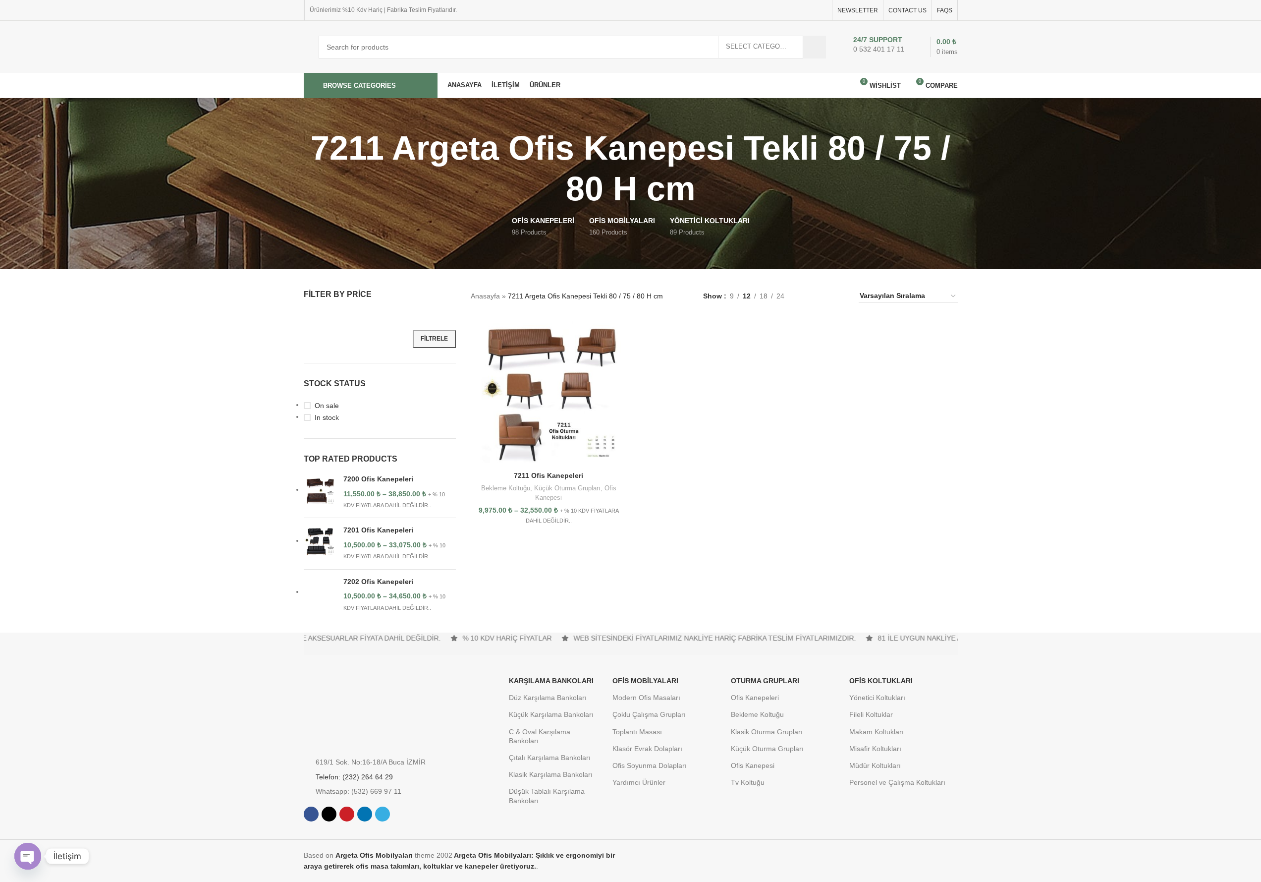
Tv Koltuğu (748, 782)
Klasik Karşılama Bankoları (551, 774)
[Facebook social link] (773, 10)
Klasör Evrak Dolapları (647, 749)
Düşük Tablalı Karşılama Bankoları (547, 795)
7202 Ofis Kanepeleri (378, 582)
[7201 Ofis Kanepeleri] (320, 543)
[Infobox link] (876, 47)
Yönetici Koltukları (877, 698)
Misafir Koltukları (875, 749)
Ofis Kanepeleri (755, 698)
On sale (327, 406)
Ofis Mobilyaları (645, 681)
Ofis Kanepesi (752, 765)
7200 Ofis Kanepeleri (378, 479)
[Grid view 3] (823, 296)
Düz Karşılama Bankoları (548, 698)
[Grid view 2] (807, 296)
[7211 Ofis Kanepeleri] (548, 392)
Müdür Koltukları (875, 765)
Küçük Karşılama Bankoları (551, 714)
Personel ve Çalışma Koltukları (897, 782)
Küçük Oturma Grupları (567, 488)
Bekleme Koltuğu (505, 488)
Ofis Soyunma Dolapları (649, 765)
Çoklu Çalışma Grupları (649, 714)
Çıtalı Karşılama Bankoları (550, 758)
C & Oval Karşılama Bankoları (539, 736)
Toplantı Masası (637, 732)
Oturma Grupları (765, 681)
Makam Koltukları (876, 732)
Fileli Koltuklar (871, 714)
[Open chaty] (27, 856)
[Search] (814, 47)
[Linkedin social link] (809, 10)
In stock (327, 417)
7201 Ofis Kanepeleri (378, 530)
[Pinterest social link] (797, 10)
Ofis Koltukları (881, 681)
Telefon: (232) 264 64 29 (354, 777)
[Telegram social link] (821, 10)
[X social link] (785, 10)
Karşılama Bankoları (551, 681)
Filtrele (434, 338)
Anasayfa (485, 296)
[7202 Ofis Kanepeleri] (320, 595)
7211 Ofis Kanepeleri (548, 475)
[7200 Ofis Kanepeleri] (320, 492)
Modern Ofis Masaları (646, 698)
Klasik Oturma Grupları (767, 732)
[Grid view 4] (839, 296)
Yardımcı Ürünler (638, 782)
